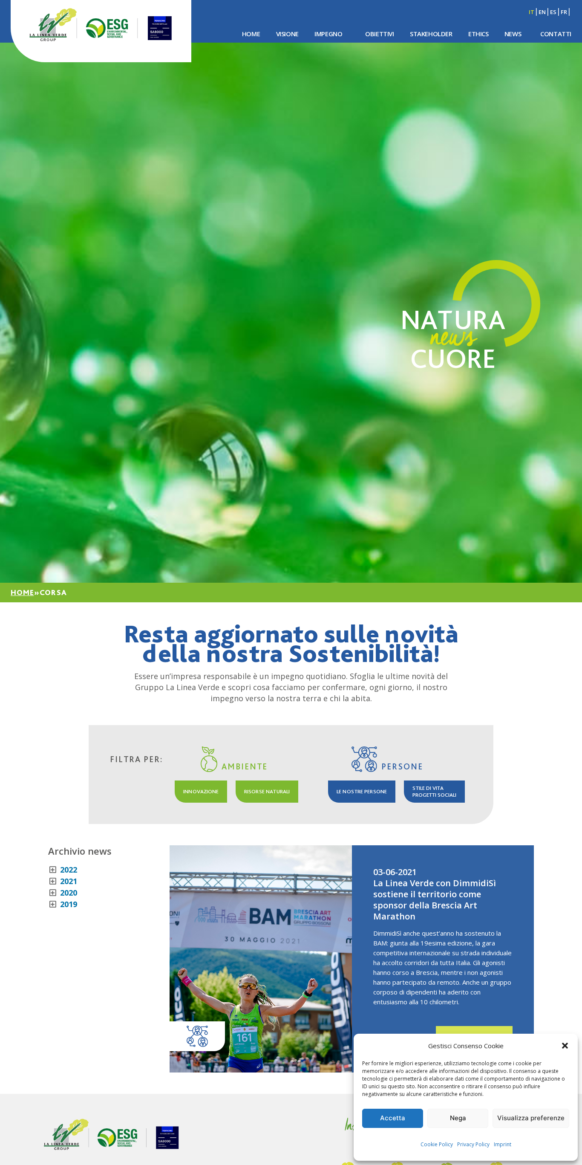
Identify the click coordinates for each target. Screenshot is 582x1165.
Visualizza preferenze (531, 1118)
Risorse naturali (267, 791)
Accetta (392, 1118)
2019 (67, 904)
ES (553, 12)
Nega (458, 1118)
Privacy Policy (473, 1144)
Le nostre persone (362, 791)
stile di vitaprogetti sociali (434, 791)
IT (531, 12)
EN (542, 12)
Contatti (555, 33)
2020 (67, 892)
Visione (287, 33)
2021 (67, 881)
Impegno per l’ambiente (315, 55)
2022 (67, 869)
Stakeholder (431, 33)
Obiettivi (379, 33)
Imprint (502, 1144)
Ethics (478, 33)
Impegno (328, 33)
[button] (565, 1045)
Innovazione (201, 791)
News (512, 33)
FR (564, 12)
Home (251, 33)
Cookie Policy (437, 1144)
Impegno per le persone (427, 55)
